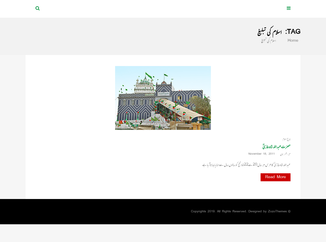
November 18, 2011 (261, 154)
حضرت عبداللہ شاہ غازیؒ (277, 146)
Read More (275, 177)
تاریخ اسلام (287, 139)
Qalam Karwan (256, 8)
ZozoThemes (277, 211)
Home (292, 41)
